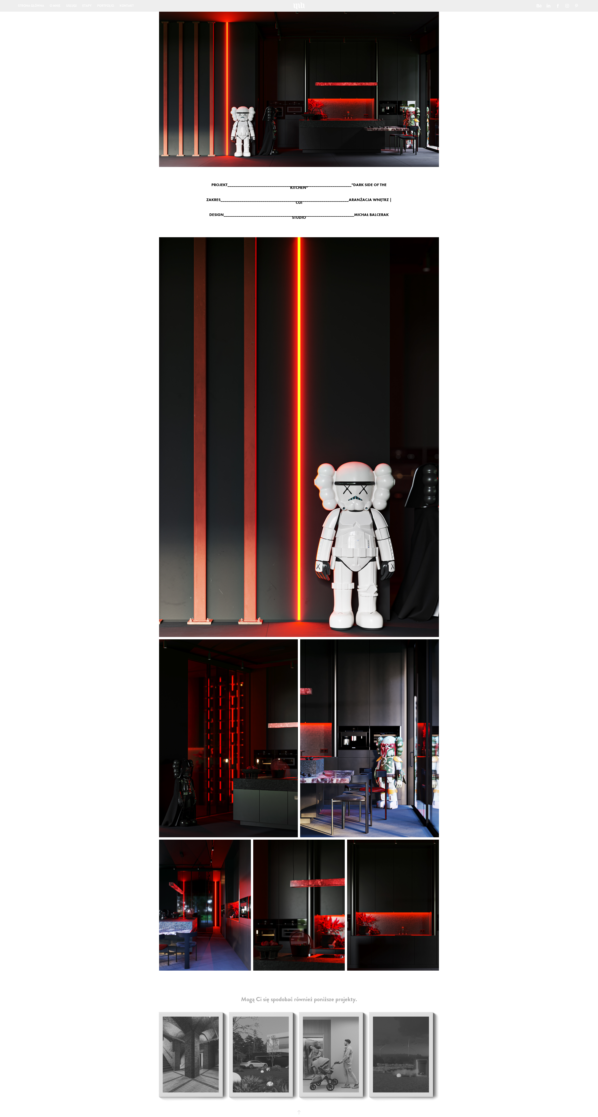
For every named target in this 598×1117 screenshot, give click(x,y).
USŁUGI (71, 6)
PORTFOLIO (105, 6)
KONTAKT (127, 6)
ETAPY (87, 6)
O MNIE (55, 6)
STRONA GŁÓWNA (31, 6)
